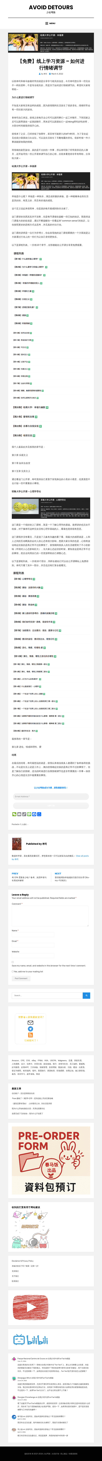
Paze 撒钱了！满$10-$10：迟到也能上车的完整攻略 (32, 1098)
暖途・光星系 (78, 1067)
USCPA (53, 1060)
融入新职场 (80, 1071)
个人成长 (23, 824)
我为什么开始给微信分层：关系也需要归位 (28, 1109)
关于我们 (15, 1276)
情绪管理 (43, 1067)
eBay (34, 1060)
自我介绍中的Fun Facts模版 (59, 1359)
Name (15, 930)
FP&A (40, 1060)
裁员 (14, 1074)
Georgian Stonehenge (26, 1397)
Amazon (15, 1060)
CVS (28, 1060)
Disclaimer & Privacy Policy (22, 1261)
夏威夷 (82, 1064)
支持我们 (15, 1271)
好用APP (24, 1067)
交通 (70, 1060)
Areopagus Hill (23, 1378)
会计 (23, 1064)
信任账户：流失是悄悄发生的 (23, 1093)
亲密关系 (78, 1060)
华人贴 (20, 1429)
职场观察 (60, 1071)
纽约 (34, 1071)
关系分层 (38, 1064)
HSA (46, 1060)
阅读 (38, 1074)
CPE (22, 1060)
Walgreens (62, 1060)
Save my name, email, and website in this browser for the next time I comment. (49, 966)
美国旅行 (41, 1071)
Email (15, 941)
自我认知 (69, 1071)
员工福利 (73, 1064)
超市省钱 (30, 1074)
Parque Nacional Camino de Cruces (31, 1359)
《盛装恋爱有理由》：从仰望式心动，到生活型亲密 (32, 1104)
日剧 (69, 1067)
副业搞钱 (47, 1064)
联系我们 (15, 1281)
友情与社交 (63, 1064)
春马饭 (20, 1416)
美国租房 (51, 1071)
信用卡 (29, 1064)
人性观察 (15, 1064)
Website (15, 951)
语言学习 (21, 1074)
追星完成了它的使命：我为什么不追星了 (27, 1114)
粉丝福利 (26, 1071)
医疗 (55, 1064)
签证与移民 (16, 1071)
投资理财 (52, 1067)
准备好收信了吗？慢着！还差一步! (25, 1266)
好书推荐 (15, 1067)
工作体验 (34, 1067)
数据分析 (62, 1067)
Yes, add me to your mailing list (28, 971)
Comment (17, 904)
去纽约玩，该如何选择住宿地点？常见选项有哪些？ (46, 1416)
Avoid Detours (51, 7)
